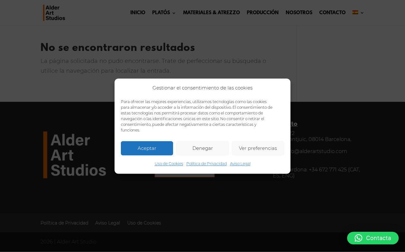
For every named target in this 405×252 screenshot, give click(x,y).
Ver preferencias (258, 148)
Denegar (202, 148)
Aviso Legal (240, 164)
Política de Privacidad (206, 164)
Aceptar (147, 148)
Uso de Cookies (169, 164)
